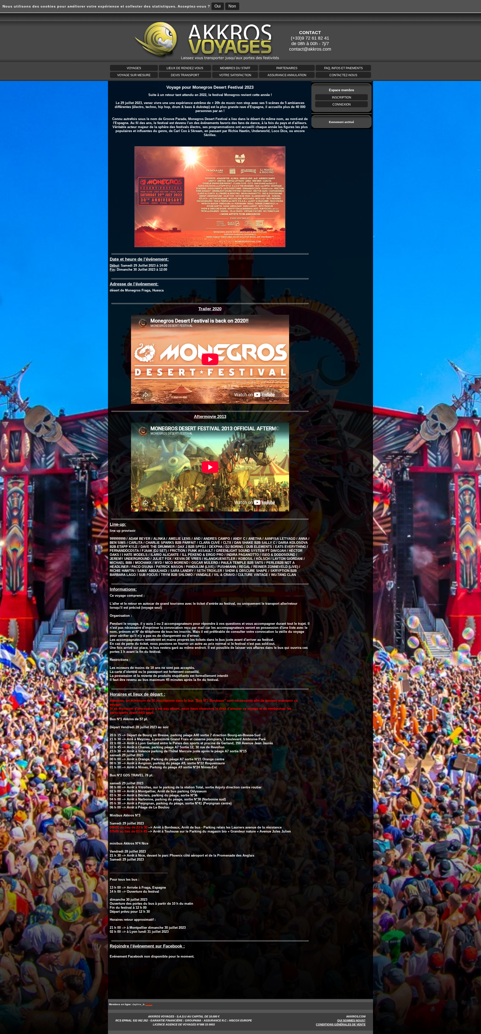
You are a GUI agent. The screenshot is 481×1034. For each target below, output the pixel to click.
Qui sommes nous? (351, 1020)
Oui (217, 6)
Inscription (341, 97)
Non (232, 6)
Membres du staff (235, 68)
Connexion (341, 104)
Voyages (134, 68)
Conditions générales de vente (341, 1024)
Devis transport (185, 75)
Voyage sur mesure (134, 75)
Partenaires (286, 68)
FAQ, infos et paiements (343, 68)
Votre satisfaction (235, 75)
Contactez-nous (343, 75)
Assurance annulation (287, 75)
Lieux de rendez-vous (185, 68)
